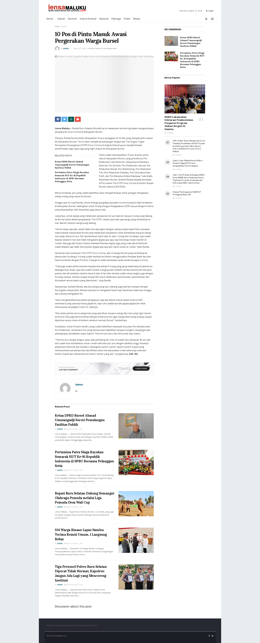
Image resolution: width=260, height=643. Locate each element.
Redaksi (50, 625)
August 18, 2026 (71, 507)
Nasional (103, 18)
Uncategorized (110, 48)
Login (211, 10)
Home (57, 26)
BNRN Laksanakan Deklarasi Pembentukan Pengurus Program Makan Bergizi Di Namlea (179, 123)
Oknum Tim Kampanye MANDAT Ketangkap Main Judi (187, 193)
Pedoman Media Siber (65, 625)
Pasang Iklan (82, 625)
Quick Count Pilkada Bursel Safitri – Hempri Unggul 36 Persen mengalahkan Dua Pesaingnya (188, 163)
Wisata (136, 18)
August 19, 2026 (71, 470)
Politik (127, 18)
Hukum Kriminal (88, 18)
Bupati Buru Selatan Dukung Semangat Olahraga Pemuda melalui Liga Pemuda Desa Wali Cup (84, 497)
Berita (50, 18)
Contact (94, 625)
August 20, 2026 (71, 429)
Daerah (61, 18)
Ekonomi (72, 18)
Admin (66, 48)
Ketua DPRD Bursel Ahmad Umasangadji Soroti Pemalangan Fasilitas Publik (72, 164)
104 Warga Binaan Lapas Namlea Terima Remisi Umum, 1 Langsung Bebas (81, 534)
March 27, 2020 (80, 48)
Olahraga (116, 18)
